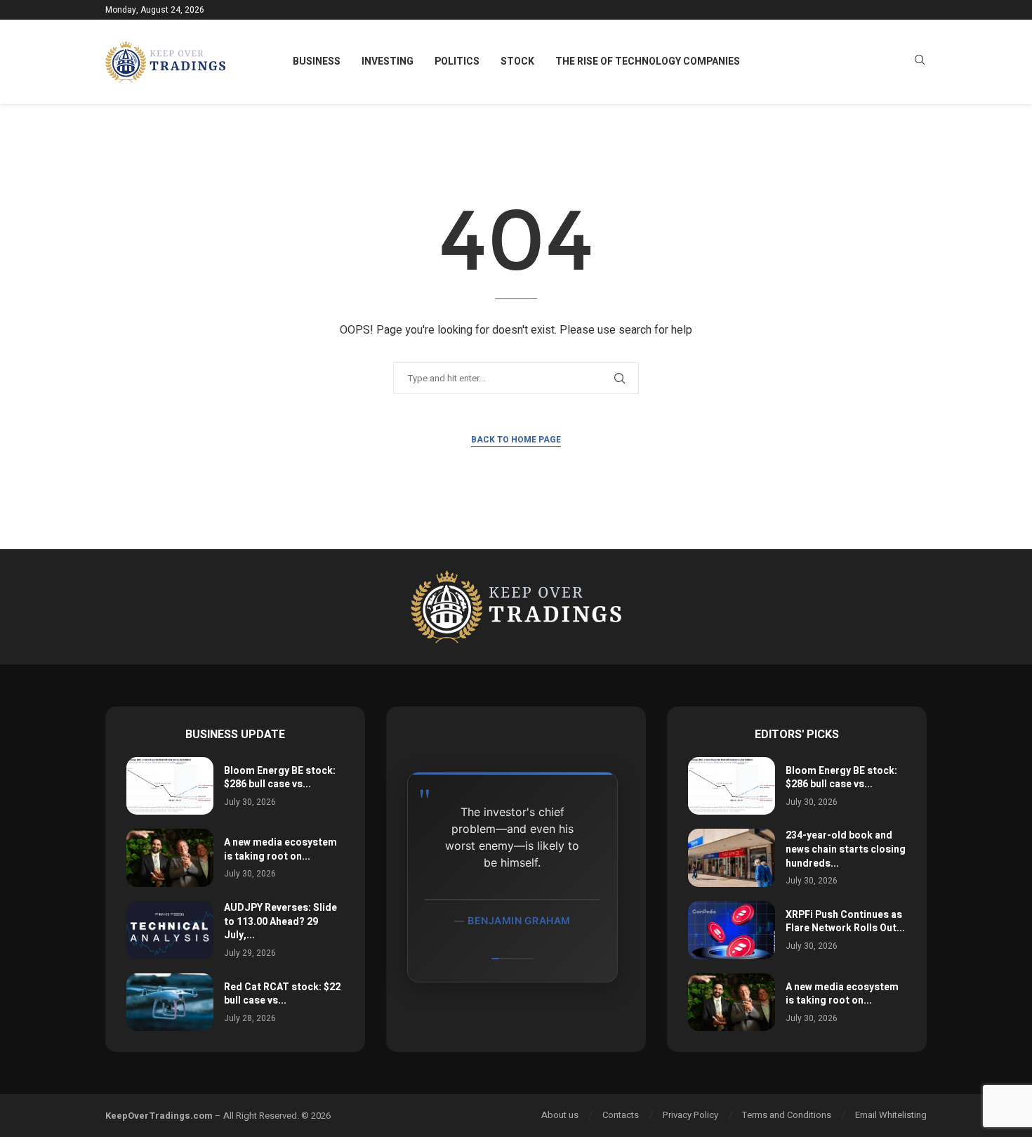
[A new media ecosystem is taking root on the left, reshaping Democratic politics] (169, 858)
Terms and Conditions (786, 1115)
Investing (388, 61)
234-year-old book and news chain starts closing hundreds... (846, 849)
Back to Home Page (516, 439)
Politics (457, 61)
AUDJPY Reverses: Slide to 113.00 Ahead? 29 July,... (280, 921)
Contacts (620, 1115)
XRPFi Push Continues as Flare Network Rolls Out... (845, 921)
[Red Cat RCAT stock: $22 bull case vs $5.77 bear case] (169, 1002)
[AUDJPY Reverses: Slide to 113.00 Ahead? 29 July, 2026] (169, 930)
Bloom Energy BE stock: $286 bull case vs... (280, 777)
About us (559, 1115)
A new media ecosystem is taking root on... (280, 849)
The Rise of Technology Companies (647, 61)
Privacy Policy (690, 1115)
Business (316, 61)
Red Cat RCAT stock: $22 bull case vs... (282, 994)
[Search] (920, 62)
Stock (517, 61)
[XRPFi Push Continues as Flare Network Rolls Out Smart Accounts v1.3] (731, 930)
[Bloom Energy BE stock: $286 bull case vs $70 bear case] (169, 786)
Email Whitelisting (891, 1115)
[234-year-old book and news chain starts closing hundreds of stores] (731, 858)
